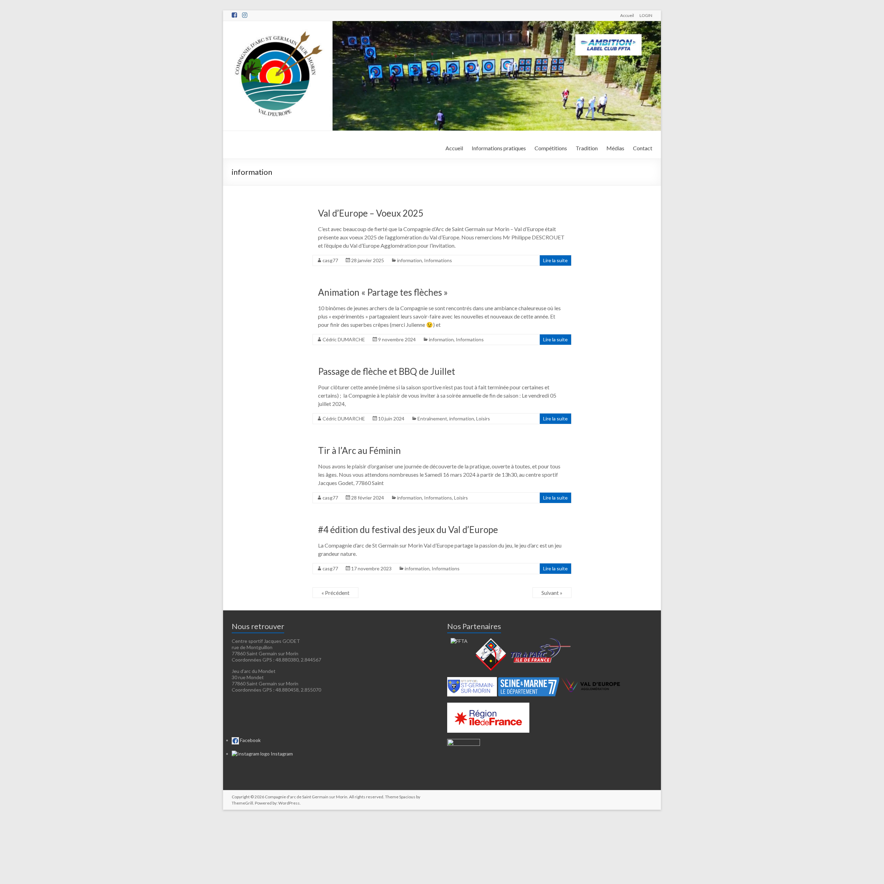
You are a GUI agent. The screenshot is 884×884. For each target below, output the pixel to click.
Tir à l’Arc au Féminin (359, 450)
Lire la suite (555, 260)
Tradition (587, 148)
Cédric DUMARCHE (344, 339)
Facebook (250, 740)
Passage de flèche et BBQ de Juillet (386, 371)
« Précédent (335, 592)
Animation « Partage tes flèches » (383, 292)
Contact (642, 148)
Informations (438, 260)
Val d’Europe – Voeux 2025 (370, 213)
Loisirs (483, 418)
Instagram (281, 754)
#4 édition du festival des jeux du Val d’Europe (408, 529)
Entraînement (432, 418)
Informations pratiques (499, 148)
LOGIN (646, 15)
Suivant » (552, 592)
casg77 (330, 260)
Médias (615, 148)
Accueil (627, 15)
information (409, 260)
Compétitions (551, 148)
